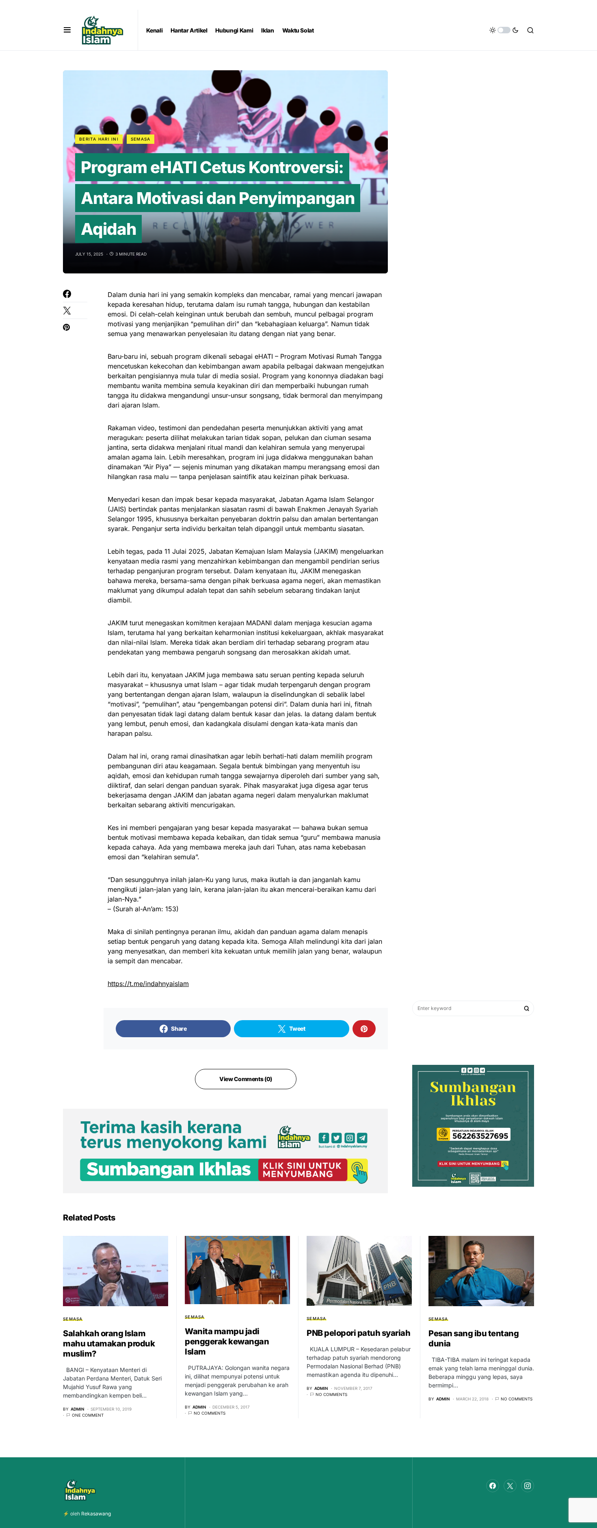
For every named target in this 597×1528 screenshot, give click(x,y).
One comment (88, 1415)
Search (527, 1008)
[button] (67, 30)
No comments (209, 1413)
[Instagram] (527, 1486)
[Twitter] (510, 1486)
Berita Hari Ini (99, 139)
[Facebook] (492, 1486)
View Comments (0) (245, 1078)
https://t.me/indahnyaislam (148, 984)
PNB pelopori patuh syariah (358, 1333)
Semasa (141, 139)
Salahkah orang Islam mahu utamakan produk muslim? (109, 1344)
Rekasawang (96, 1514)
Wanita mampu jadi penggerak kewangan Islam (227, 1341)
